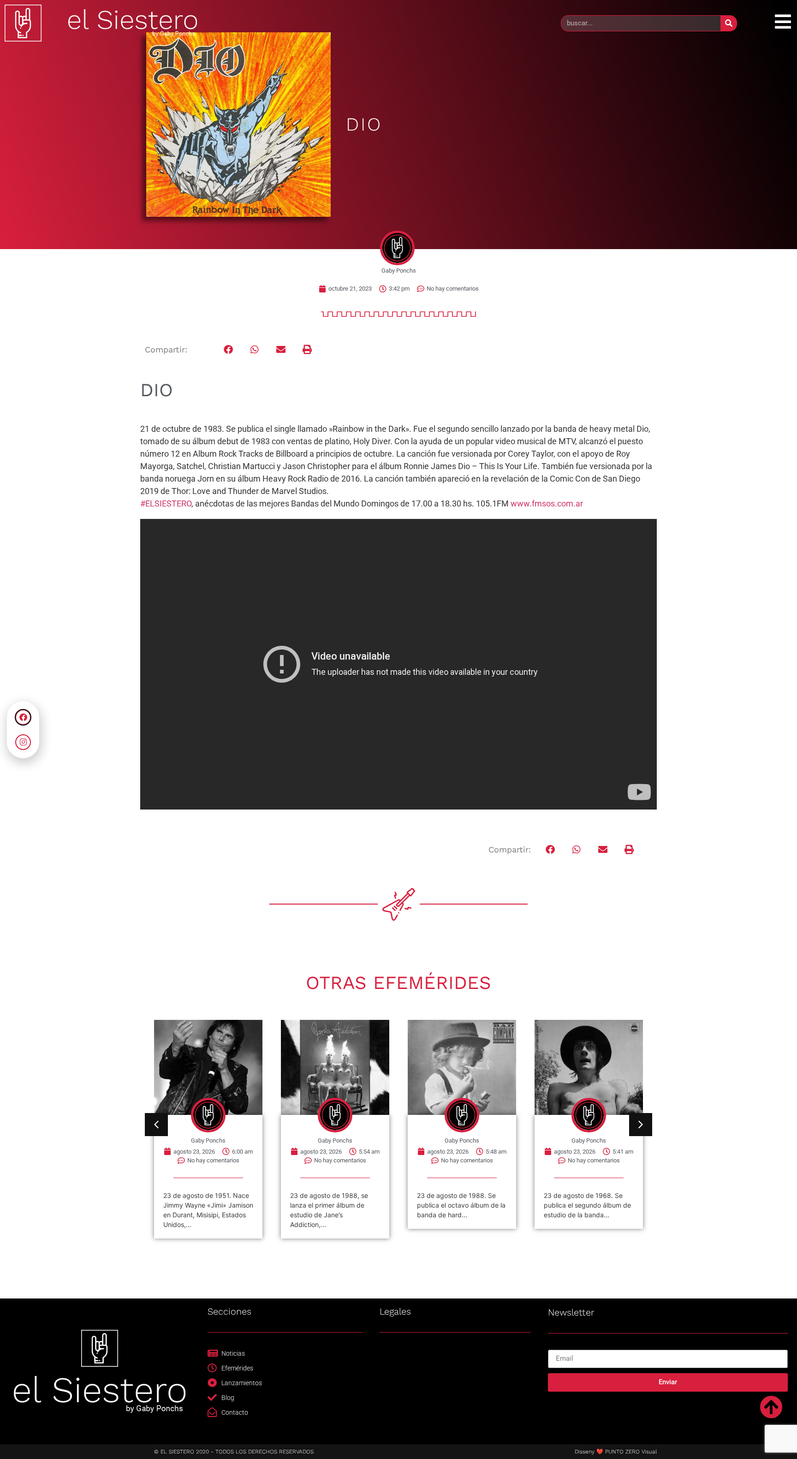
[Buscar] (728, 23)
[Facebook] (23, 717)
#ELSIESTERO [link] (165, 503)
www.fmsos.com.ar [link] (547, 503)
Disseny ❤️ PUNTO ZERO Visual (616, 1451)
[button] (228, 349)
